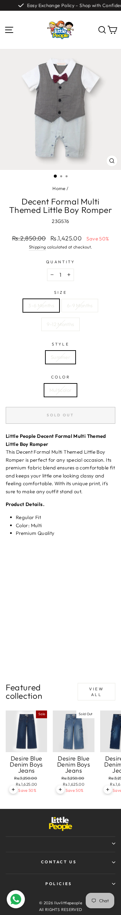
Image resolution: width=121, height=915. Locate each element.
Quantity (60, 261)
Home (58, 188)
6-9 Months (80, 305)
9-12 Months (60, 324)
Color (60, 376)
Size (60, 292)
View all (96, 691)
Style (61, 344)
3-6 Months (41, 305)
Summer (60, 357)
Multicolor (60, 390)
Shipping (37, 246)
